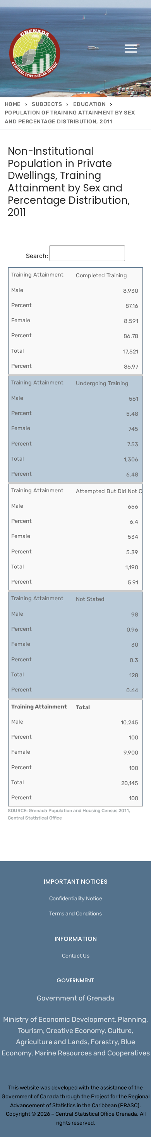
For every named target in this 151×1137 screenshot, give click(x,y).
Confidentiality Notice (75, 898)
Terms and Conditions (75, 913)
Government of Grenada (75, 998)
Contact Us (75, 956)
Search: (37, 255)
